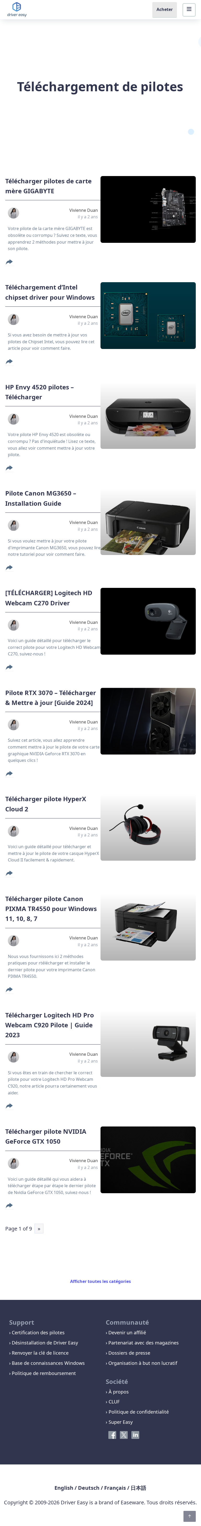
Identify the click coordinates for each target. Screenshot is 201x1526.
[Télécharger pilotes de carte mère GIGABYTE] (148, 209)
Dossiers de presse (129, 1353)
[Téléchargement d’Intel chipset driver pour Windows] (148, 315)
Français (115, 1487)
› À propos (117, 1392)
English (63, 1487)
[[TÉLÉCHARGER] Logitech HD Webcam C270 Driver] (148, 621)
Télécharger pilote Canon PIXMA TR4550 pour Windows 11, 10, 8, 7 (51, 908)
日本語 (138, 1487)
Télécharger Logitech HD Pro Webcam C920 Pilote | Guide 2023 (49, 1025)
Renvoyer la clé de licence (40, 1353)
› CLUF (113, 1401)
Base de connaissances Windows (48, 1363)
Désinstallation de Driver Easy (45, 1343)
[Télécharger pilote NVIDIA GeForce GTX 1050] (148, 1159)
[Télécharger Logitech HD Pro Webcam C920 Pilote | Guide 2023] (148, 1043)
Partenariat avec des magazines (143, 1343)
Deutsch (88, 1487)
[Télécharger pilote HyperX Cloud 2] (148, 827)
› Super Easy (119, 1422)
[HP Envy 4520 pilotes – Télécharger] (148, 415)
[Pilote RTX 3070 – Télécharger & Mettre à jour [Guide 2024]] (148, 721)
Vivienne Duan (83, 210)
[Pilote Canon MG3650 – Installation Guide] (148, 521)
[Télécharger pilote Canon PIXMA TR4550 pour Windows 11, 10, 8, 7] (148, 927)
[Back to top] (189, 1516)
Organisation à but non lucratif (142, 1363)
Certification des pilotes (38, 1332)
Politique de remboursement (44, 1373)
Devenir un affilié (127, 1332)
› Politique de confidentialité (137, 1412)
